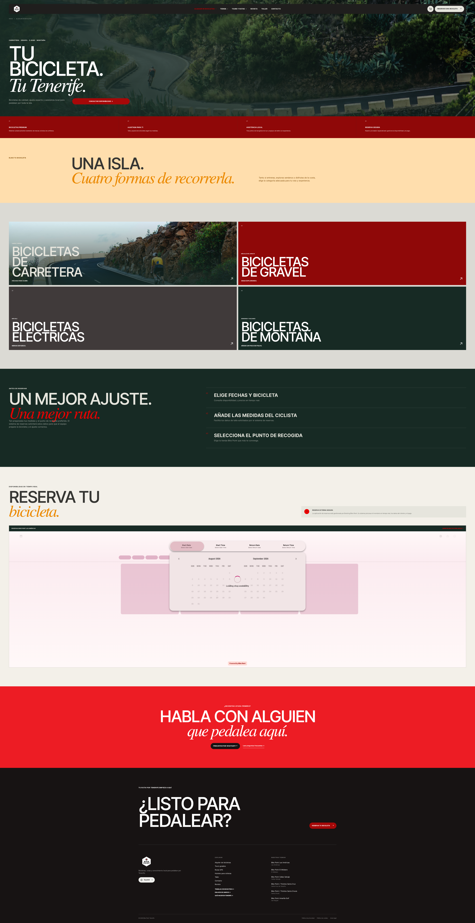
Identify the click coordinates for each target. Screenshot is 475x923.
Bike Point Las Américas (280, 864)
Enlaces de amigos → (223, 892)
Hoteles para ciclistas (223, 873)
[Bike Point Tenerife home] (17, 9)
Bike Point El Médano (279, 871)
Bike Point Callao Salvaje (280, 878)
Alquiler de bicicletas (204, 9)
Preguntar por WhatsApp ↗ (225, 746)
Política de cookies (322, 918)
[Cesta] (430, 9)
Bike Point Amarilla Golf (280, 899)
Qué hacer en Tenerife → (224, 895)
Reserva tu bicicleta (323, 826)
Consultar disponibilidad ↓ (101, 101)
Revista (254, 9)
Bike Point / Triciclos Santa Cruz (283, 885)
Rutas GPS (219, 870)
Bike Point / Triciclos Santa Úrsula (284, 892)
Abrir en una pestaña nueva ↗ (452, 528)
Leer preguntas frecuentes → (253, 746)
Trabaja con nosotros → (224, 889)
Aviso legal (333, 918)
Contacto (276, 9)
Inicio (11, 18)
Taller (264, 9)
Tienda (223, 9)
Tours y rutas (238, 9)
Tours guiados (220, 866)
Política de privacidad (308, 918)
